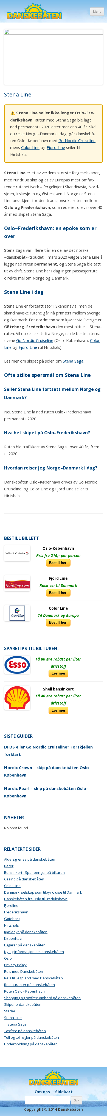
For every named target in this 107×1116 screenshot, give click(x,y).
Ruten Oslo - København (24, 991)
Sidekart (64, 1091)
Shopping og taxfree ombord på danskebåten (42, 997)
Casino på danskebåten (24, 879)
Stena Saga (73, 361)
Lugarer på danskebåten (25, 945)
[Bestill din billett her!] (17, 553)
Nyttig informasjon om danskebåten (34, 951)
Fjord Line (56, 147)
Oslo (8, 958)
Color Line (30, 147)
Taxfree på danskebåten (25, 1030)
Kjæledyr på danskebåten (25, 931)
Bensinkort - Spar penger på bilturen (34, 872)
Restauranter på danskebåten (29, 984)
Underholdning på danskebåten (31, 1044)
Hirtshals (11, 925)
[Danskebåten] (34, 11)
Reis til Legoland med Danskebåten (33, 978)
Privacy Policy (15, 964)
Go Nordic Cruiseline (76, 140)
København (14, 938)
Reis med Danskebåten (23, 971)
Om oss (42, 1091)
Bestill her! (58, 563)
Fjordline (11, 905)
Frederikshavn (16, 912)
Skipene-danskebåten (22, 1004)
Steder (9, 1011)
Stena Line (13, 1017)
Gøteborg (12, 918)
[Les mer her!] (17, 664)
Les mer (58, 673)
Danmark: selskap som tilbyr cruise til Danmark (43, 892)
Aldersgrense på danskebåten (29, 859)
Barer (8, 865)
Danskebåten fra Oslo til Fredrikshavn (35, 898)
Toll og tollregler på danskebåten (31, 1037)
